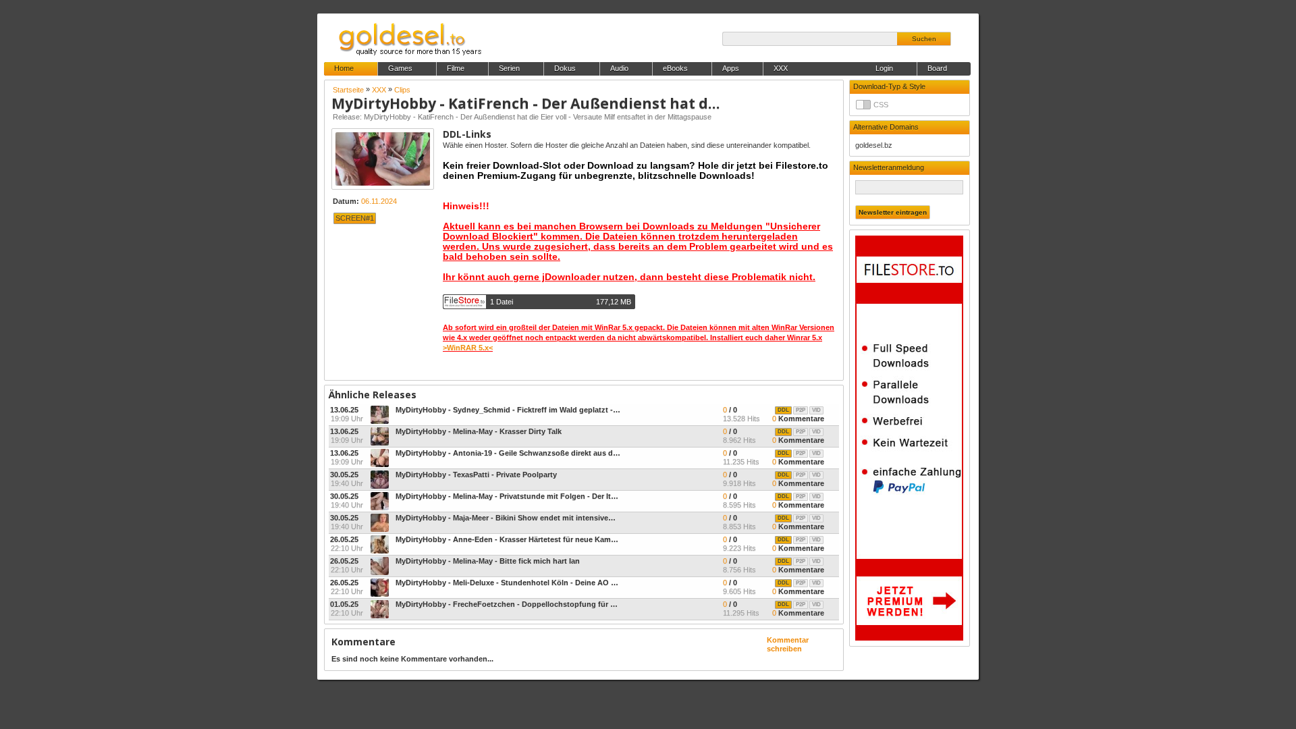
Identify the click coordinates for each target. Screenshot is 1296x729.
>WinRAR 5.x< (468, 348)
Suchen (924, 39)
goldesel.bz (873, 145)
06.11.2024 (379, 201)
